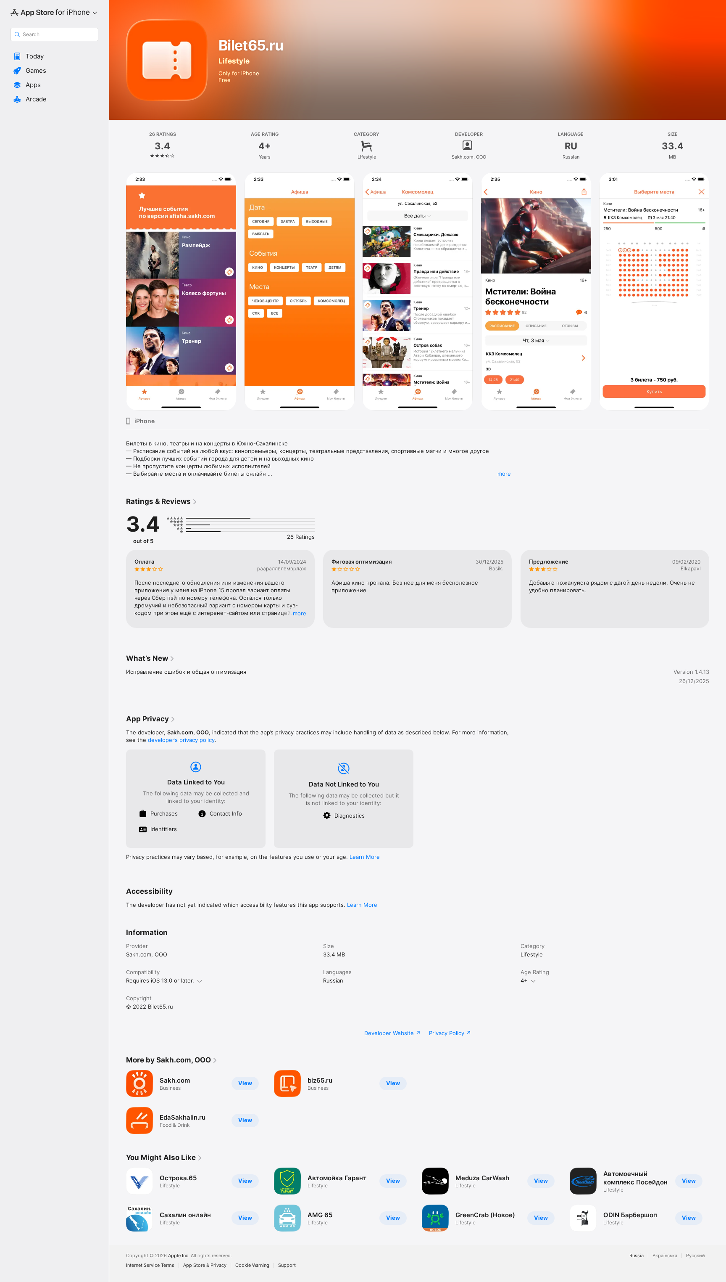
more (504, 473)
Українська (664, 1255)
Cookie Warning (252, 1265)
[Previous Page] (118, 588)
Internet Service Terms (150, 1265)
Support (287, 1265)
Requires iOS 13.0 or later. (160, 980)
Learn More (365, 856)
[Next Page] (717, 588)
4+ (524, 980)
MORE (299, 613)
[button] (54, 56)
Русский (695, 1255)
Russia (636, 1255)
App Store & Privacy (204, 1265)
